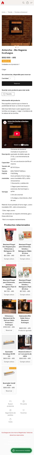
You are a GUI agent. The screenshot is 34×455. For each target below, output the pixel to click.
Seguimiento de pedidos (10, 414)
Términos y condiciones (10, 438)
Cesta (10, 422)
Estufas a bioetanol (21, 12)
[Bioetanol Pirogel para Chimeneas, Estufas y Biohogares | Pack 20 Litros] (25, 270)
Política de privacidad (24, 438)
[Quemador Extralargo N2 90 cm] (9, 342)
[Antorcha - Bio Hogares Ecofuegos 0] (17, 30)
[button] (2, 2)
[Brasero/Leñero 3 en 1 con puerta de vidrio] (25, 342)
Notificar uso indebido (17, 447)
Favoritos (23, 413)
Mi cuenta (23, 404)
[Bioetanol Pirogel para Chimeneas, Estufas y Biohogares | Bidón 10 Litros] (25, 235)
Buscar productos (10, 405)
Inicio (3, 12)
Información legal (25, 444)
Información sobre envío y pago (17, 441)
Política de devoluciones (11, 444)
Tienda (10, 12)
